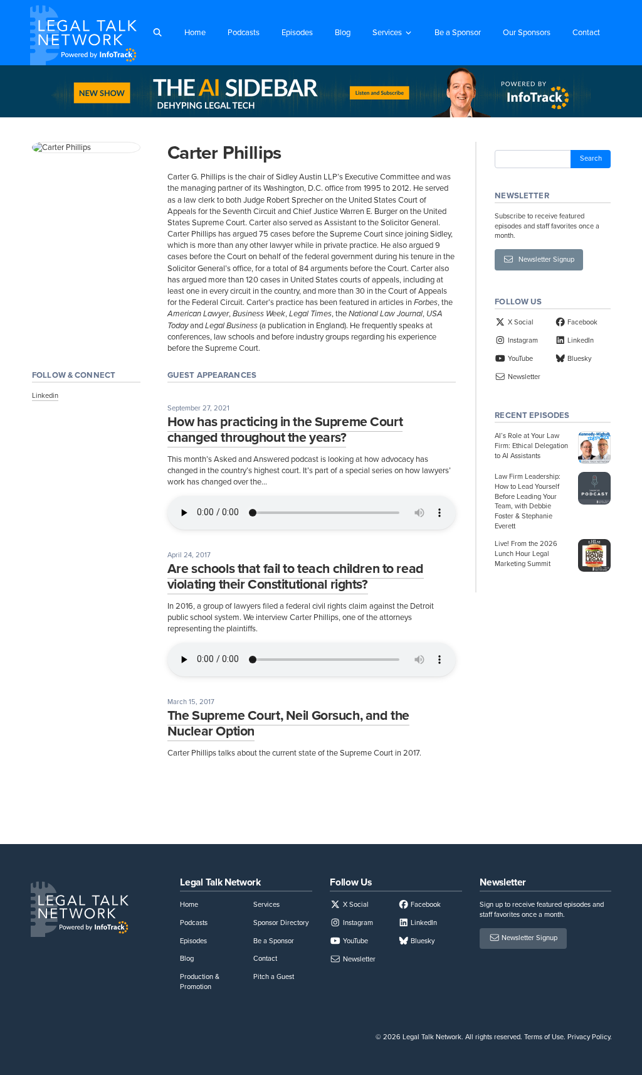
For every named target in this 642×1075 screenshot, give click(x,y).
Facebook (581, 322)
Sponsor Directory (280, 922)
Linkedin (45, 395)
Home (195, 32)
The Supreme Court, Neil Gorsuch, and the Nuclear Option (288, 723)
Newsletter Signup (543, 259)
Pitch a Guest (273, 976)
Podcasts (244, 32)
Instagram (521, 340)
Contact (586, 32)
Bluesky (578, 358)
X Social (519, 322)
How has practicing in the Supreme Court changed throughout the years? (285, 429)
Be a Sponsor (457, 32)
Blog (342, 32)
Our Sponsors (526, 32)
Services (387, 32)
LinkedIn (580, 340)
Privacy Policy (588, 1037)
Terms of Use (544, 1037)
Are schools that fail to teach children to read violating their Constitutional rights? (295, 576)
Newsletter (523, 377)
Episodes (297, 32)
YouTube (519, 358)
